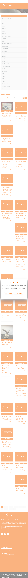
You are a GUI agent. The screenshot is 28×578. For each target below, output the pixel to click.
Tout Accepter (19, 293)
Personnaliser (14, 297)
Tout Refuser (9, 293)
